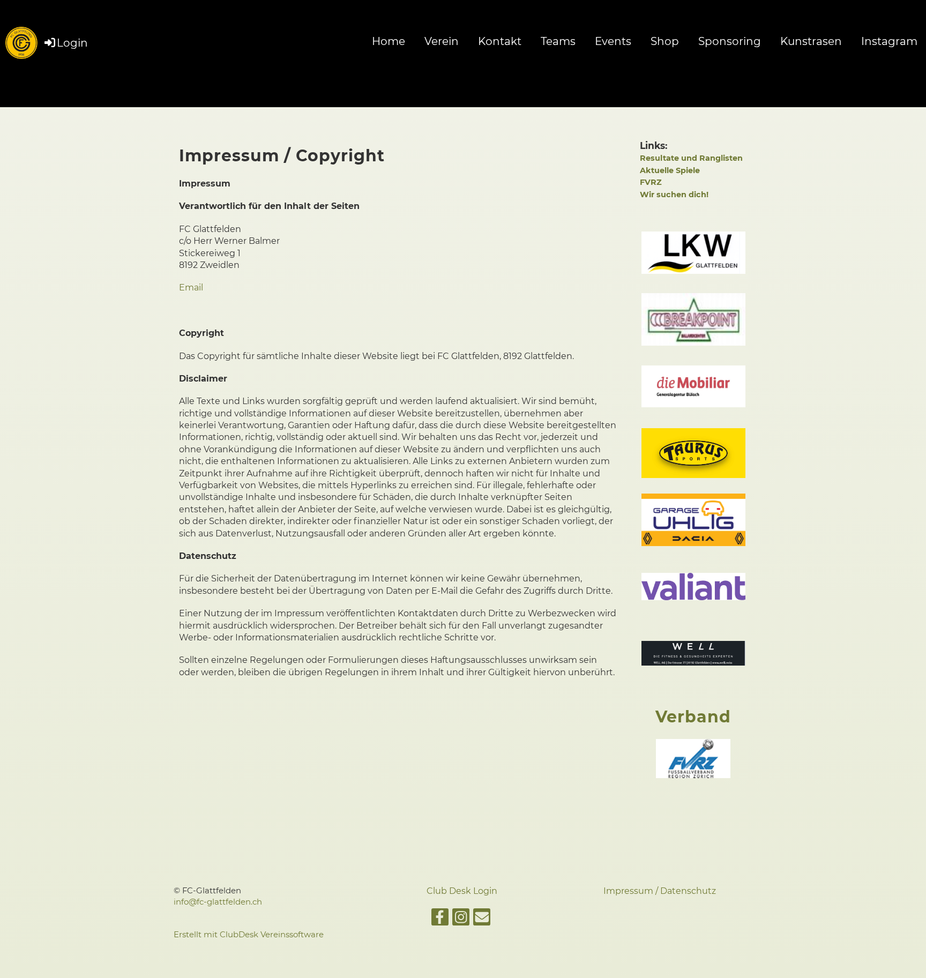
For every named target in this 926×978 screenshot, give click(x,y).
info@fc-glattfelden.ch (218, 902)
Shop (665, 41)
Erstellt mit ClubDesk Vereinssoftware (249, 934)
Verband (693, 717)
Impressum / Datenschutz (659, 891)
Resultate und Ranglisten (691, 158)
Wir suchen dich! (674, 194)
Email (191, 287)
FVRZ (651, 182)
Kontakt (499, 41)
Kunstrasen (811, 41)
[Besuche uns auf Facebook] (440, 919)
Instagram (889, 41)
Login (72, 42)
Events (613, 41)
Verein (441, 41)
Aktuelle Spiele (670, 170)
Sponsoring (729, 41)
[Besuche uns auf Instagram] (460, 919)
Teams (558, 41)
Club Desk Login (463, 891)
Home (388, 41)
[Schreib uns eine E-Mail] (481, 919)
